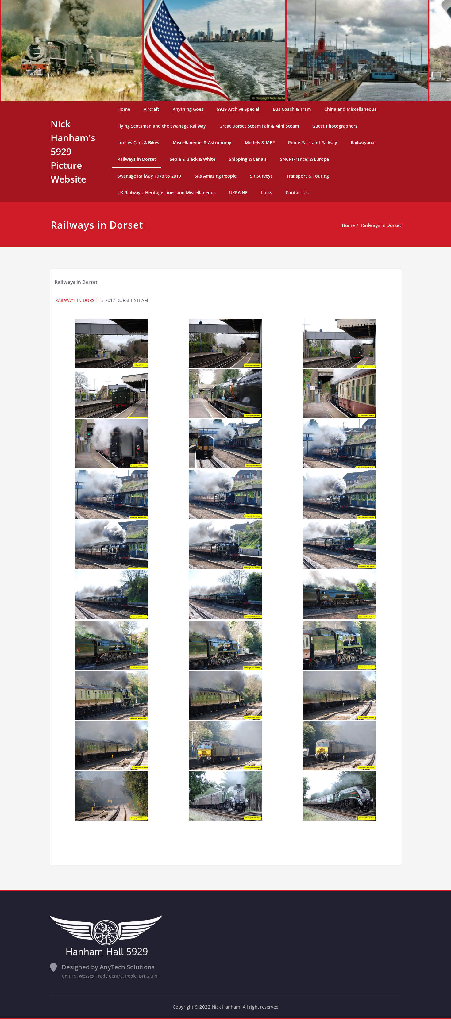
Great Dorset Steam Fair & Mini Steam (259, 126)
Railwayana (362, 142)
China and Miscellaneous (350, 109)
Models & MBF (260, 142)
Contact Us (297, 192)
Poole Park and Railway (312, 142)
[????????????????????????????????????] (111, 343)
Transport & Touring (307, 176)
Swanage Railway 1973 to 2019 (149, 176)
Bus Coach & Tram (292, 109)
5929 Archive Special (238, 109)
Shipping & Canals (248, 159)
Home (124, 109)
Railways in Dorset (137, 159)
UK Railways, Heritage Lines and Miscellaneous (167, 192)
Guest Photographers (334, 126)
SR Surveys (261, 176)
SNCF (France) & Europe (304, 159)
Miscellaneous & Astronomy (202, 142)
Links (266, 192)
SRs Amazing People (216, 176)
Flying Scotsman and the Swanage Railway (162, 126)
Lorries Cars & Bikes (138, 142)
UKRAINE (238, 192)
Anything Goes (188, 109)
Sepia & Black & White (192, 159)
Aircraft (151, 109)
